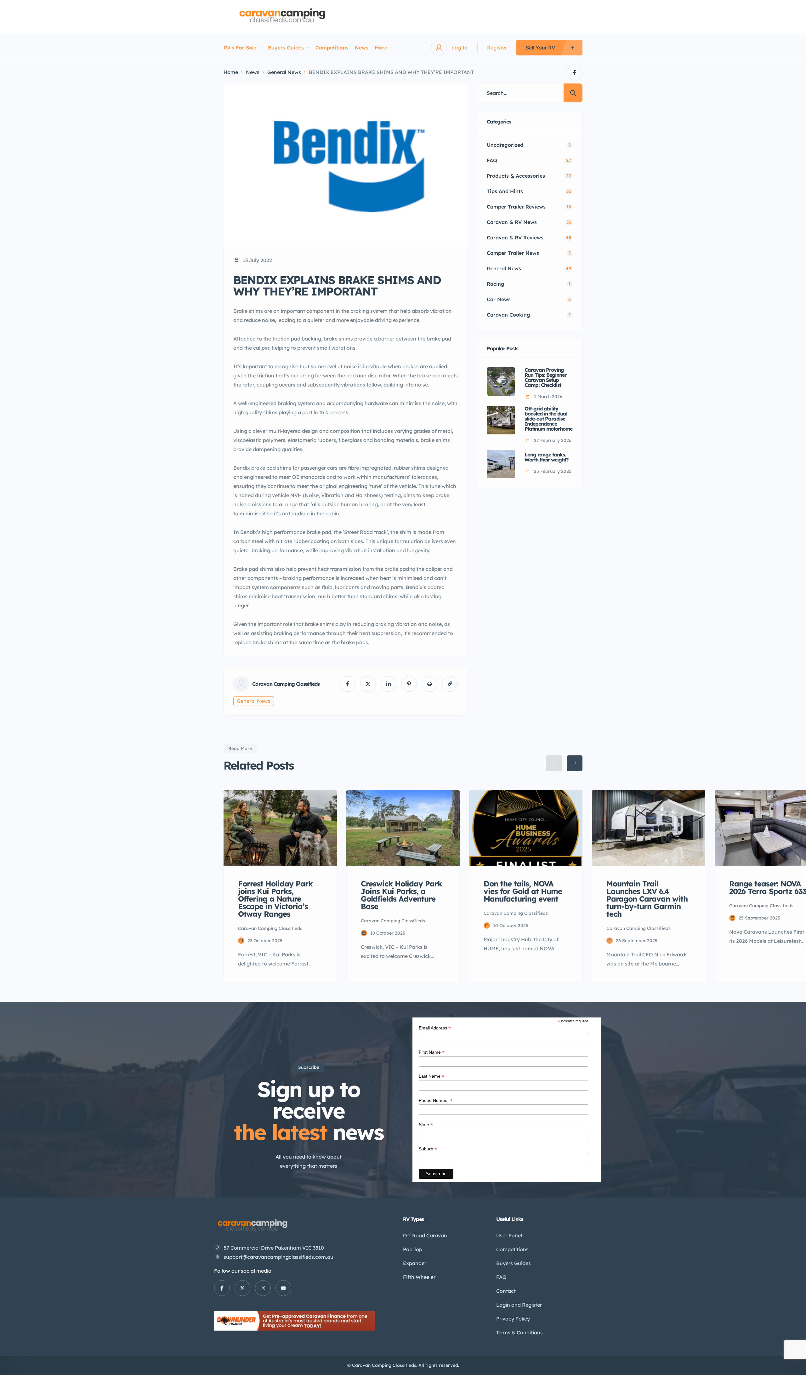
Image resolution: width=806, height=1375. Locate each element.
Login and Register (519, 1305)
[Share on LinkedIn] (388, 684)
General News (284, 72)
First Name (432, 1052)
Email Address (435, 1028)
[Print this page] (429, 684)
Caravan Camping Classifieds (286, 683)
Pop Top (412, 1249)
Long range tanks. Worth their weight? (547, 457)
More (381, 47)
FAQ (501, 1277)
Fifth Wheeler (419, 1277)
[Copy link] (450, 684)
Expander (414, 1263)
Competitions (332, 47)
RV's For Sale (240, 47)
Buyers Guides (286, 47)
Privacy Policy (513, 1318)
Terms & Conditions (519, 1332)
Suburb (428, 1149)
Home (231, 72)
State (426, 1125)
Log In (459, 47)
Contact (506, 1291)
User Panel (509, 1235)
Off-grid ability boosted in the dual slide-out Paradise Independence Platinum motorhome (548, 418)
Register (497, 47)
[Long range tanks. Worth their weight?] (501, 464)
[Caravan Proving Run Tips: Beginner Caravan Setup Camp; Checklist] (501, 381)
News (361, 47)
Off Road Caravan (425, 1235)
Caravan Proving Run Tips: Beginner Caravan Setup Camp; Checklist (545, 377)
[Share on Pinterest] (409, 684)
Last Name (431, 1076)
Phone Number (436, 1100)
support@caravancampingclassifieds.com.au (278, 1257)
